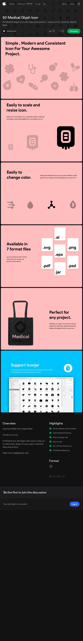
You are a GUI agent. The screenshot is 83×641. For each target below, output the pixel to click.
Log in (72, 4)
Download (74, 31)
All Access (25, 4)
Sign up (64, 4)
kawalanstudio (11, 31)
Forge (38, 4)
